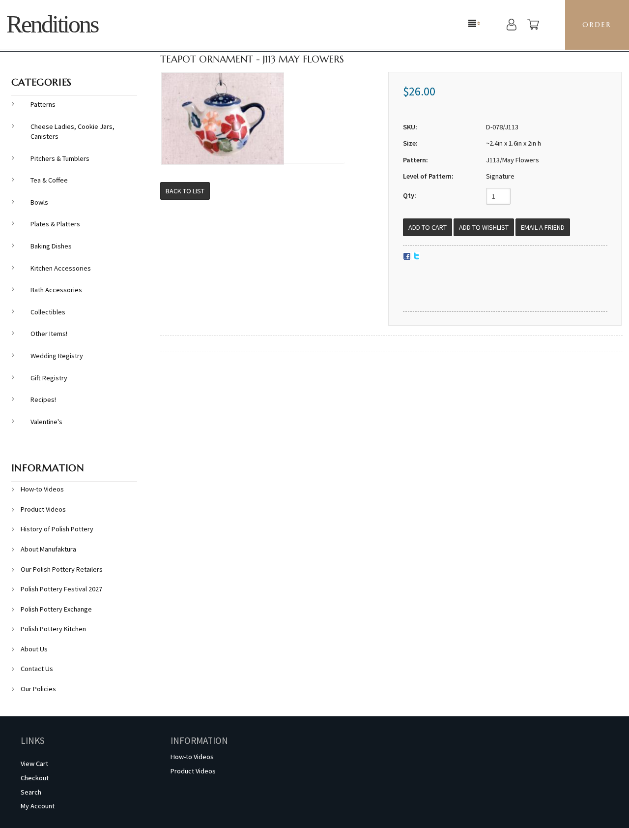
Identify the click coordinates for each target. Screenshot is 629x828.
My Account (38, 805)
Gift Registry (48, 377)
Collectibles (47, 311)
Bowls (39, 202)
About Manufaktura (48, 549)
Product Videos (43, 509)
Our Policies (38, 688)
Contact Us (37, 668)
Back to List (185, 190)
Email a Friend (543, 227)
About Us (34, 648)
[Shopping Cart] (533, 26)
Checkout (35, 777)
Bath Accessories (56, 289)
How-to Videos (42, 489)
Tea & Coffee (49, 180)
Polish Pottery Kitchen (53, 628)
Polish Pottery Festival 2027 (61, 588)
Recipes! (43, 399)
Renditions (52, 24)
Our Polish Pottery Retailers (62, 569)
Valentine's (46, 421)
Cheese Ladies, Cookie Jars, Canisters (72, 131)
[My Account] (511, 26)
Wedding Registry (56, 355)
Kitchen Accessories (60, 268)
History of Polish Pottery (57, 528)
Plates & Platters (55, 223)
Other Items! (48, 333)
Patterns (43, 104)
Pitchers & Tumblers (59, 158)
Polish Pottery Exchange (56, 609)
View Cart (34, 763)
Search (31, 792)
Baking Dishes (51, 246)
